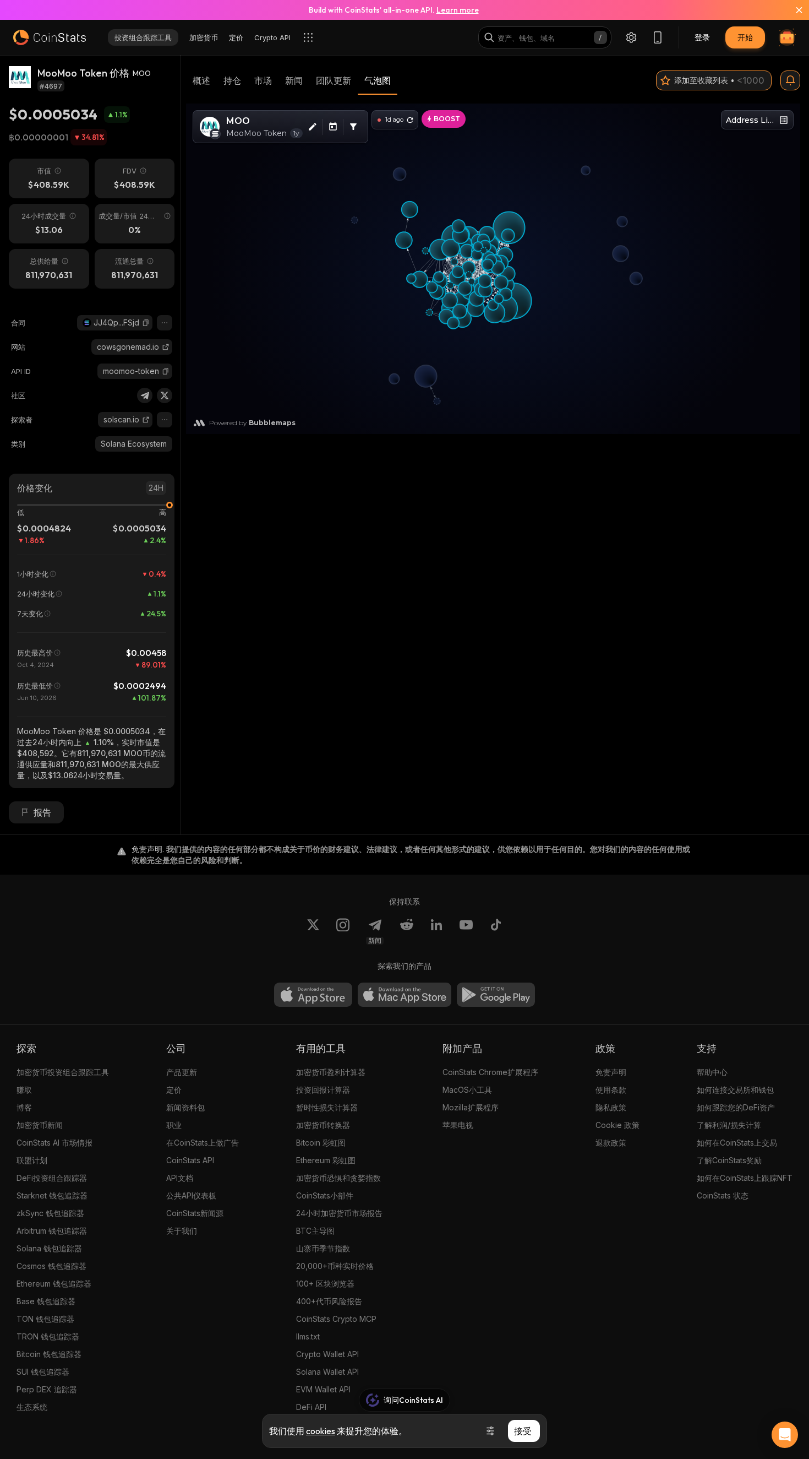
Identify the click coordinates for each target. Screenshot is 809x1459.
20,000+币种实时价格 (335, 1266)
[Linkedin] (436, 931)
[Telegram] (144, 395)
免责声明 (610, 1072)
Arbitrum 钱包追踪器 (52, 1230)
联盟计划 (32, 1160)
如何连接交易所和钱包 (735, 1089)
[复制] (145, 322)
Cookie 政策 (617, 1125)
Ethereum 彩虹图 (326, 1160)
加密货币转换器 (323, 1125)
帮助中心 (712, 1072)
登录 (702, 37)
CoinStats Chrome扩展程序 (490, 1072)
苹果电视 (457, 1125)
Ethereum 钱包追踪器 (54, 1283)
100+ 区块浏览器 (325, 1283)
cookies (320, 1430)
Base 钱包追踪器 (46, 1301)
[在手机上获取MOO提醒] (790, 80)
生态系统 (32, 1407)
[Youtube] (466, 931)
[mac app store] (404, 995)
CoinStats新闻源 (194, 1213)
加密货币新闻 (40, 1125)
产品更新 (181, 1072)
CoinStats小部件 (324, 1195)
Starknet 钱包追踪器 (52, 1195)
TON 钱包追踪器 (45, 1319)
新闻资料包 (185, 1107)
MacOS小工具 (467, 1089)
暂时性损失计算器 (327, 1107)
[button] (145, 322)
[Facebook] (495, 931)
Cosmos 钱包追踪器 (51, 1266)
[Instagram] (342, 931)
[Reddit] (406, 931)
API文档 (179, 1178)
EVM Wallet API (323, 1389)
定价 (174, 1089)
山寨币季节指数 (323, 1248)
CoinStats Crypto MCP (336, 1319)
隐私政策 (610, 1107)
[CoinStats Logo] (49, 37)
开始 (745, 37)
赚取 (24, 1089)
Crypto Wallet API (327, 1354)
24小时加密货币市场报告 (339, 1213)
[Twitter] (164, 395)
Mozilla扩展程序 (470, 1107)
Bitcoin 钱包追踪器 (49, 1354)
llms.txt (308, 1336)
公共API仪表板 (191, 1195)
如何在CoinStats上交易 (737, 1142)
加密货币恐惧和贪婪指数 (338, 1178)
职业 (174, 1125)
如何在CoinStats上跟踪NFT (744, 1178)
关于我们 (181, 1230)
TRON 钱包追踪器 (48, 1336)
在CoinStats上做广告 (202, 1142)
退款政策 (610, 1142)
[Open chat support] (785, 1435)
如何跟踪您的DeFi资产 (736, 1107)
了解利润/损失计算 (729, 1125)
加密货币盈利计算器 (330, 1072)
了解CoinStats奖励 (729, 1160)
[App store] (313, 995)
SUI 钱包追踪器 (43, 1371)
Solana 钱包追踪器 (49, 1248)
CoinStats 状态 (722, 1195)
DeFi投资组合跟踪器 (52, 1178)
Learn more (457, 10)
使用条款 (610, 1089)
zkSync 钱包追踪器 (50, 1213)
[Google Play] (496, 995)
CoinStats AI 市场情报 (54, 1142)
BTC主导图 (315, 1230)
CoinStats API (190, 1160)
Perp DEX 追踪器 (47, 1389)
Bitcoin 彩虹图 (321, 1142)
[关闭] (792, 10)
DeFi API (311, 1407)
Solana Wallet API (327, 1371)
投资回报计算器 (323, 1089)
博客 (24, 1107)
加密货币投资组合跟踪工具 (63, 1072)
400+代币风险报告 (329, 1301)
